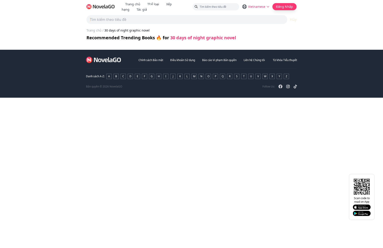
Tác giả (143, 9)
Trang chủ (132, 4)
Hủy (293, 19)
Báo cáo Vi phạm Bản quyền (219, 60)
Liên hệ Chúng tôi (254, 60)
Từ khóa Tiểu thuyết (285, 60)
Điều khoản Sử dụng (182, 60)
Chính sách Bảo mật (151, 60)
